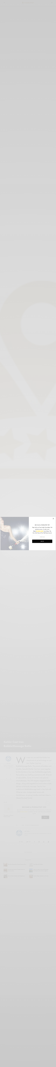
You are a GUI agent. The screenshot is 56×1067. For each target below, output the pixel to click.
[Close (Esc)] (53, 519)
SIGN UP (42, 541)
